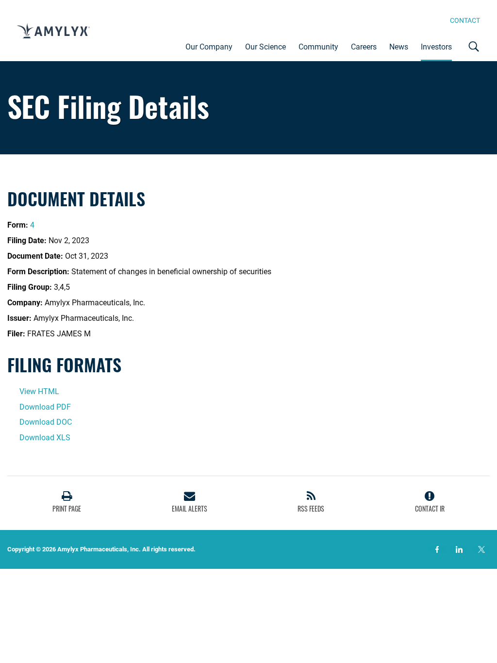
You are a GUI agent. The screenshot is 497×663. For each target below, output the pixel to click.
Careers (364, 46)
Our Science (265, 46)
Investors (436, 46)
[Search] (474, 46)
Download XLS (44, 437)
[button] (66, 503)
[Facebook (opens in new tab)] (437, 549)
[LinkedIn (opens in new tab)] (458, 549)
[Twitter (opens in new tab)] (481, 549)
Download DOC (45, 422)
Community (318, 46)
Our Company (208, 46)
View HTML (39, 391)
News (398, 46)
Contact (465, 20)
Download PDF (45, 407)
